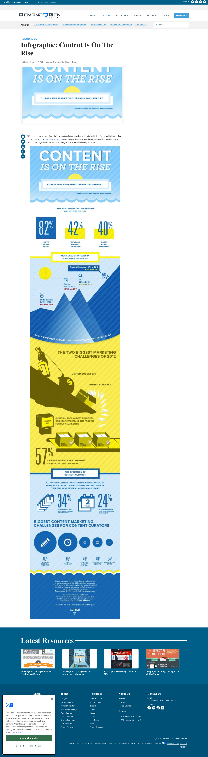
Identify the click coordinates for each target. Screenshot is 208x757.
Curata (102, 136)
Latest (89, 16)
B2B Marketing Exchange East (129, 720)
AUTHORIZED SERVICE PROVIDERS (98, 744)
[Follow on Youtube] (196, 1)
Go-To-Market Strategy (69, 709)
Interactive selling (98, 25)
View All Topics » (67, 727)
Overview (121, 699)
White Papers (94, 720)
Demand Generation (68, 706)
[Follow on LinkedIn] (204, 1)
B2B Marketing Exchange (47, 2)
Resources (29, 38)
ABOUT (72, 744)
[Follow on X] (200, 1)
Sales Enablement (67, 724)
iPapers (92, 724)
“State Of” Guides (96, 699)
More (164, 16)
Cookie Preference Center (29, 746)
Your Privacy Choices (151, 744)
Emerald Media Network (11, 2)
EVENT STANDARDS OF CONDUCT (127, 744)
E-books (92, 717)
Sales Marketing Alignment (74, 25)
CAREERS (80, 744)
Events (150, 16)
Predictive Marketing (68, 717)
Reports (92, 709)
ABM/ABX (64, 699)
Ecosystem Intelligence (121, 25)
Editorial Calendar (124, 706)
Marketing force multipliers (45, 25)
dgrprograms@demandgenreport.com (161, 700)
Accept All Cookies (29, 738)
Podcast (138, 16)
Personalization (66, 713)
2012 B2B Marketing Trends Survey (51, 139)
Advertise (29, 2)
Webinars (93, 713)
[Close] (52, 699)
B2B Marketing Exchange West (129, 716)
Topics (104, 16)
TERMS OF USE (173, 744)
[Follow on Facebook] (192, 1)
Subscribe (181, 15)
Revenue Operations (68, 720)
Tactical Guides (95, 702)
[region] (28, 725)
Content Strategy (67, 702)
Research (93, 706)
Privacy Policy (16, 732)
